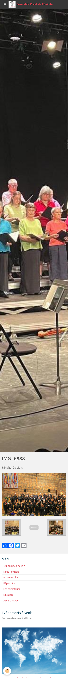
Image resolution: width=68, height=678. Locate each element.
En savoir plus (10, 577)
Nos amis (8, 594)
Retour (34, 527)
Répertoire (9, 583)
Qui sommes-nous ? (14, 566)
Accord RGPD (10, 600)
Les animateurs (11, 589)
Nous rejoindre (11, 571)
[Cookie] (7, 671)
